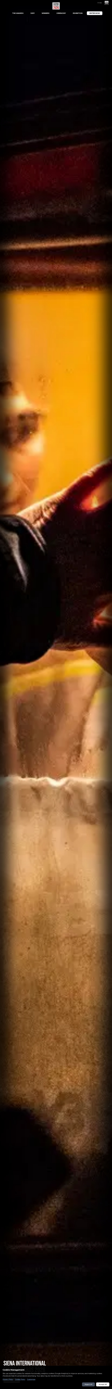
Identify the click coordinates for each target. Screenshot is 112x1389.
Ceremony (61, 13)
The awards (18, 13)
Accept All (103, 1384)
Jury (33, 13)
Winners (45, 13)
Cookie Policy (20, 1379)
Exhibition (77, 13)
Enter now (94, 13)
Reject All (88, 1384)
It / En (100, 3)
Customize (31, 1379)
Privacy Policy (8, 1379)
